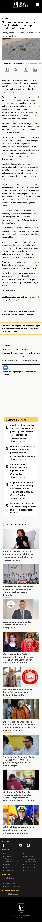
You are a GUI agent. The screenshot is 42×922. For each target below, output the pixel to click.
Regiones (5, 18)
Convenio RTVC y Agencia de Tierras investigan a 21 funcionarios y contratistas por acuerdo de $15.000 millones (21, 328)
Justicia (8, 853)
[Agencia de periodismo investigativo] (21, 4)
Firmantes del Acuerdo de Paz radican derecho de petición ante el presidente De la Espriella (23, 452)
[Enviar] (26, 70)
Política (8, 856)
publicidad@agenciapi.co (13, 894)
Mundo (7, 864)
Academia (29, 856)
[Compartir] (7, 70)
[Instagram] (31, 846)
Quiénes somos (11, 881)
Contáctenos (10, 883)
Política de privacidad (13, 886)
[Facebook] (7, 846)
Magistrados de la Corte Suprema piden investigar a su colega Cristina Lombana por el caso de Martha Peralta (22, 490)
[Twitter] (15, 845)
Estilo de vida (30, 870)
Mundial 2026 (30, 864)
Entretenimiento (11, 862)
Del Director (9, 878)
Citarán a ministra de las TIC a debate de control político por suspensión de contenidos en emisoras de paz (22, 433)
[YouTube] (23, 846)
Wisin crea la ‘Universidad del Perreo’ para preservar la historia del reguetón (23, 508)
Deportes (8, 859)
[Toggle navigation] (40, 2)
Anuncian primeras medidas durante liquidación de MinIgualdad (19, 470)
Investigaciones (31, 862)
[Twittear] (16, 71)
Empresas (9, 870)
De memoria (30, 859)
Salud (27, 853)
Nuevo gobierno (31, 867)
